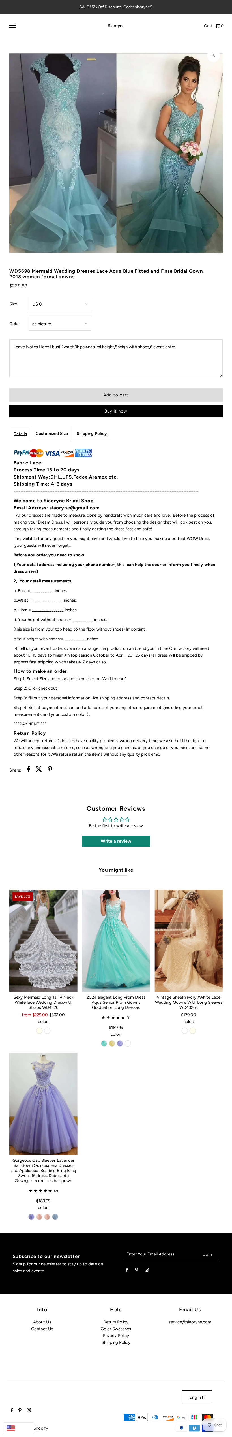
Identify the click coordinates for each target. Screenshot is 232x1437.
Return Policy (116, 1322)
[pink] (39, 1217)
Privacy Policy (116, 1335)
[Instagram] (147, 1270)
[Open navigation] (50, 26)
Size (13, 303)
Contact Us (42, 1328)
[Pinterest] (136, 1270)
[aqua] (104, 1043)
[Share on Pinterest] (50, 770)
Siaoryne (116, 25)
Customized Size (52, 433)
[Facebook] (127, 1270)
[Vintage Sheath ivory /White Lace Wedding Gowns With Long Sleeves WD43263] (188, 941)
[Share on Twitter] (39, 770)
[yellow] (112, 1043)
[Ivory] (39, 1031)
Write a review (116, 841)
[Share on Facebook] (28, 770)
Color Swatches (116, 1328)
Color (14, 323)
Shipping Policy (92, 433)
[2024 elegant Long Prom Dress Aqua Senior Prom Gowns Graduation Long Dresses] (116, 941)
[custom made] (128, 1043)
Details (20, 433)
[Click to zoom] (213, 55)
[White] (47, 1031)
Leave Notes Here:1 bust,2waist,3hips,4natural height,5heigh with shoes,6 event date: (94, 346)
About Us (42, 1322)
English (197, 1397)
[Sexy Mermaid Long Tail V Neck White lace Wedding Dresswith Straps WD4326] (43, 941)
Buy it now (115, 411)
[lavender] (120, 1043)
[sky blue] (55, 1217)
